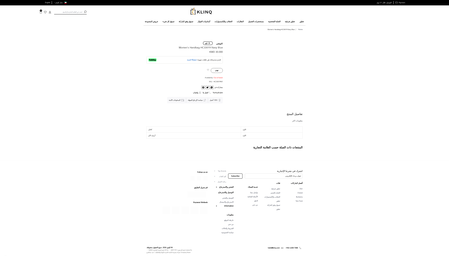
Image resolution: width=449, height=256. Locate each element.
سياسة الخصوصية (227, 232)
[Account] (50, 12)
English (47, 2)
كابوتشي (219, 43)
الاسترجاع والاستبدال (226, 202)
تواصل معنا (254, 193)
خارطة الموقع (229, 220)
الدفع (256, 201)
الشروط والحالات (228, 228)
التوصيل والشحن (228, 198)
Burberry (299, 197)
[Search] (85, 11)
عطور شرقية (275, 189)
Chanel (300, 193)
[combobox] (68, 11)
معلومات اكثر (297, 121)
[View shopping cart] (40, 12)
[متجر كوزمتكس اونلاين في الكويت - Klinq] (200, 11)
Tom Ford (299, 201)
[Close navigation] (2, 2)
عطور (278, 201)
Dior (301, 189)
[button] (208, 70)
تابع (206, 43)
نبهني (217, 70)
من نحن (255, 205)
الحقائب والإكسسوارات (272, 197)
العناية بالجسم (275, 193)
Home (300, 29)
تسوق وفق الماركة (273, 205)
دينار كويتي (59, 2)
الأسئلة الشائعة (253, 197)
